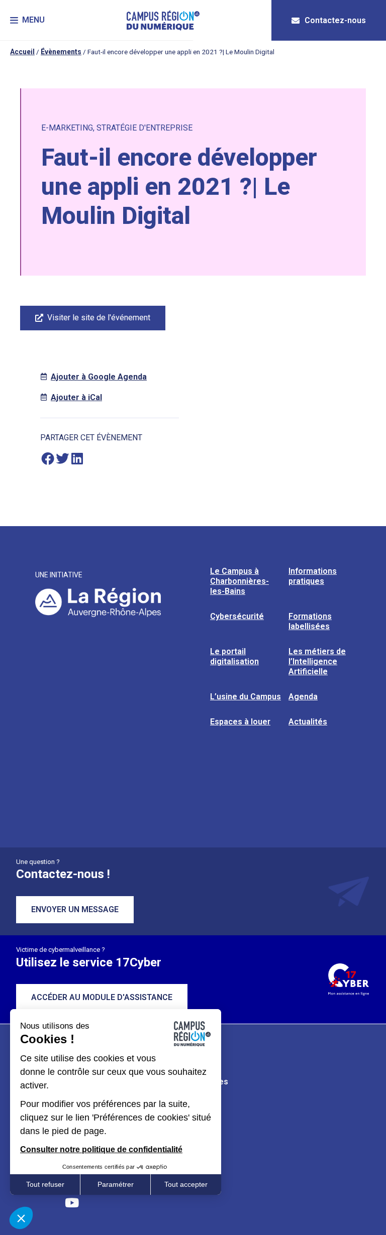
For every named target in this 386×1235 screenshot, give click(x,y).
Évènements (61, 52)
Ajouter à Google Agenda (99, 377)
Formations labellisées (310, 621)
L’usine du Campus (245, 696)
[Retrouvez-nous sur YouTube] (71, 1202)
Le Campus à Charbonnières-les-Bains (239, 581)
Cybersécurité (237, 616)
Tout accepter (186, 1184)
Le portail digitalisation (234, 656)
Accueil (22, 52)
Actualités (307, 721)
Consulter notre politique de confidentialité (101, 1149)
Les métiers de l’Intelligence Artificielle (317, 661)
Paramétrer (116, 1184)
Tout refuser (45, 1184)
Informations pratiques (312, 576)
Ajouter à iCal (76, 397)
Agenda (303, 696)
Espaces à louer (240, 721)
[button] (27, 20)
